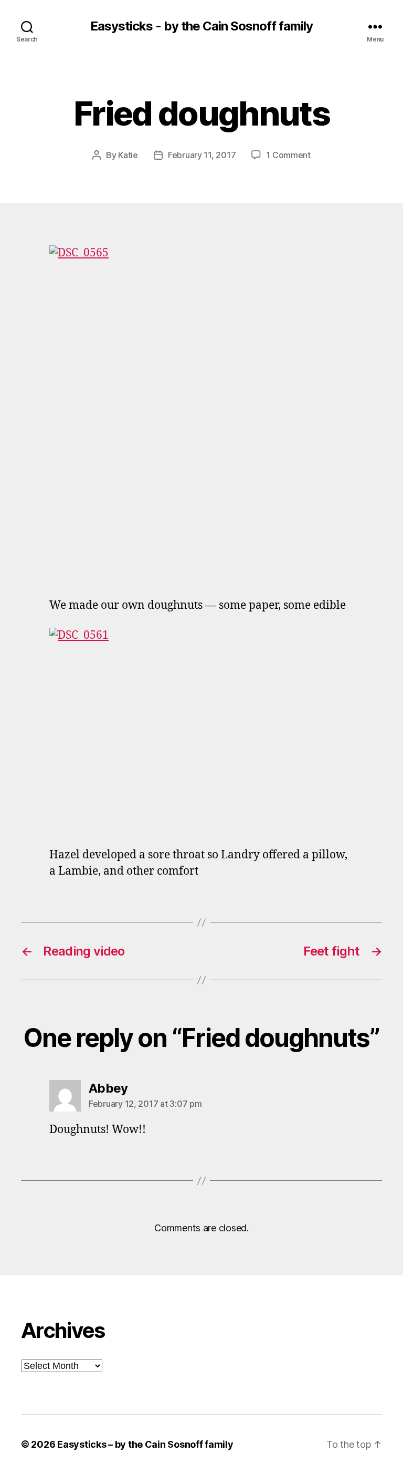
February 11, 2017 (202, 155)
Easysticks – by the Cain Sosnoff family (145, 1444)
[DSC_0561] (201, 729)
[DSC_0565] (201, 413)
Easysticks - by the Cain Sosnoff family (201, 26)
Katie (128, 155)
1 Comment (288, 155)
